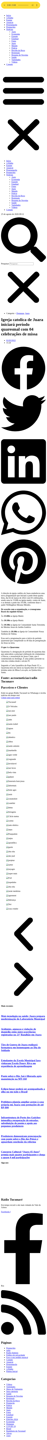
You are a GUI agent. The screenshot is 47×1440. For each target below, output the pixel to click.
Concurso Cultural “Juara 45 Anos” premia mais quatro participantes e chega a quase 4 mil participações (23, 1154)
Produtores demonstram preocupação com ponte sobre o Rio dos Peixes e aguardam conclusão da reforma (21, 1139)
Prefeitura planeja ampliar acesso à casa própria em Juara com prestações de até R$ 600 (22, 1104)
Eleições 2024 (12, 1419)
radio (8, 1350)
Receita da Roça (18, 50)
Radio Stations (12, 1353)
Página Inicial (11, 1371)
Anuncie (9, 22)
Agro (13, 32)
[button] (23, 113)
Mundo (14, 46)
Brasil (8, 1429)
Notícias (9, 29)
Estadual (15, 39)
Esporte (14, 36)
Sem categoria (12, 1391)
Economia (15, 34)
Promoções (10, 27)
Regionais (15, 53)
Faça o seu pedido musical (17, 1357)
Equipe (9, 20)
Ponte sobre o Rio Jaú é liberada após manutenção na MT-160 (21, 1077)
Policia (14, 48)
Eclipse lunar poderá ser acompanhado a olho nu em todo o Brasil (23, 1090)
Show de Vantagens (14, 1389)
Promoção (10, 1403)
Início (8, 15)
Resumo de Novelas (19, 55)
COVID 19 (11, 1426)
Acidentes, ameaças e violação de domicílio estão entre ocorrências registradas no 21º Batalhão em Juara (21, 1032)
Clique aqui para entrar (10, 698)
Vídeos (14, 62)
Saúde (14, 57)
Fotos (13, 41)
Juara (13, 43)
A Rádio (9, 18)
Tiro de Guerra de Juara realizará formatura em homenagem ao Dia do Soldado (21, 1047)
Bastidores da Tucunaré (16, 1431)
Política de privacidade (15, 1355)
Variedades (15, 60)
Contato (9, 64)
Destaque (20, 313)
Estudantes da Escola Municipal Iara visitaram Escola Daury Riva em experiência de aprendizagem (21, 1063)
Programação (11, 25)
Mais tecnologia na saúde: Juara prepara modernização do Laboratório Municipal (23, 1017)
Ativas (9, 1433)
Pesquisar (5, 264)
